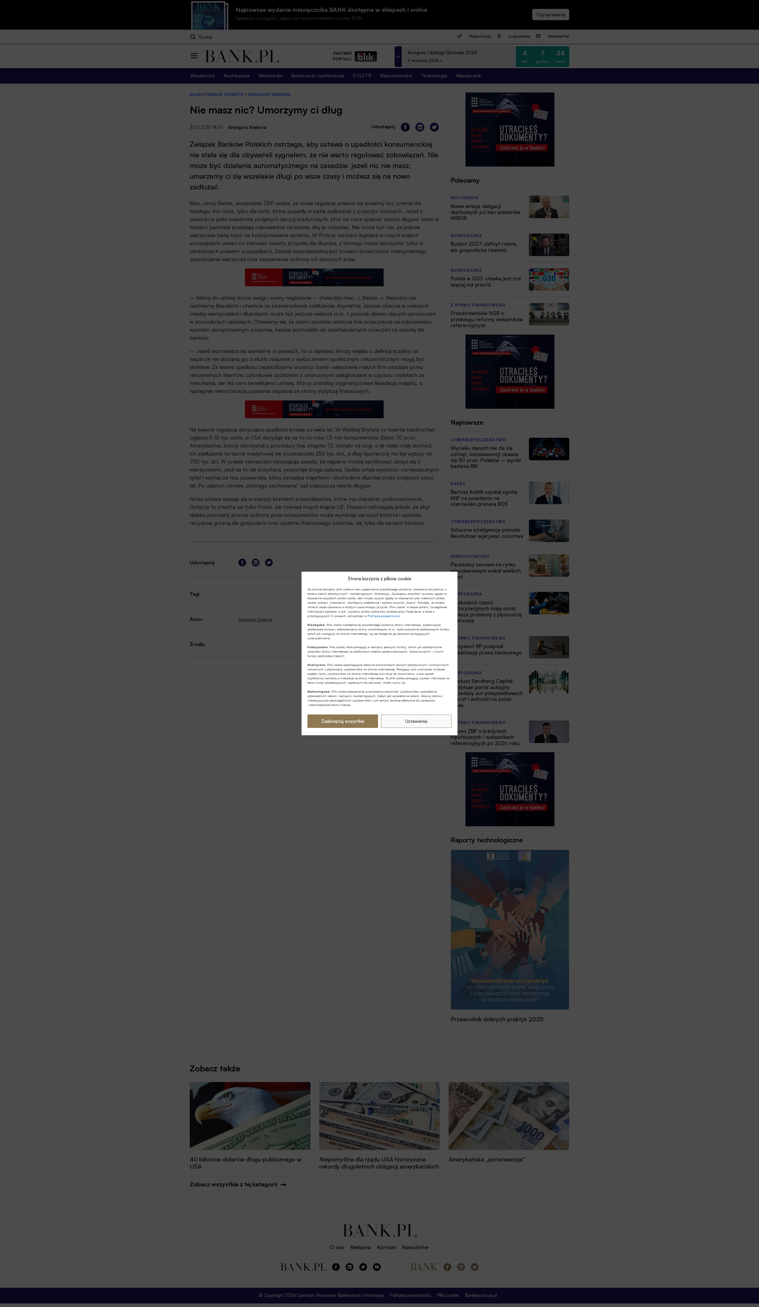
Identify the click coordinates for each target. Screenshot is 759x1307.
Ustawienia (416, 721)
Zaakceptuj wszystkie (342, 721)
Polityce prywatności (384, 616)
